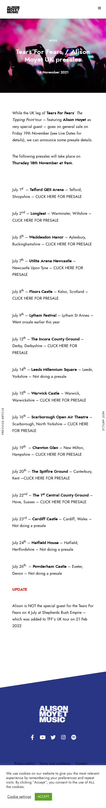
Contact (81, 763)
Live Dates (66, 133)
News (53, 40)
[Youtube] (42, 737)
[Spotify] (74, 737)
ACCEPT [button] (43, 796)
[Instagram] (63, 737)
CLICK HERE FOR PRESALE (58, 197)
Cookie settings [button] (19, 797)
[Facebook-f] (32, 737)
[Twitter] (53, 737)
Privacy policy (24, 763)
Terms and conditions (55, 763)
